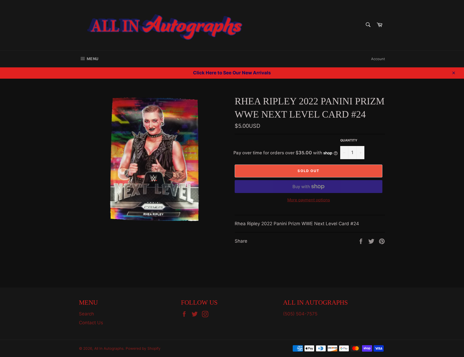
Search (86, 313)
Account (378, 59)
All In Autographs (109, 348)
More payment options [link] (308, 199)
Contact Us (91, 322)
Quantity (348, 140)
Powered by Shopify (143, 348)
